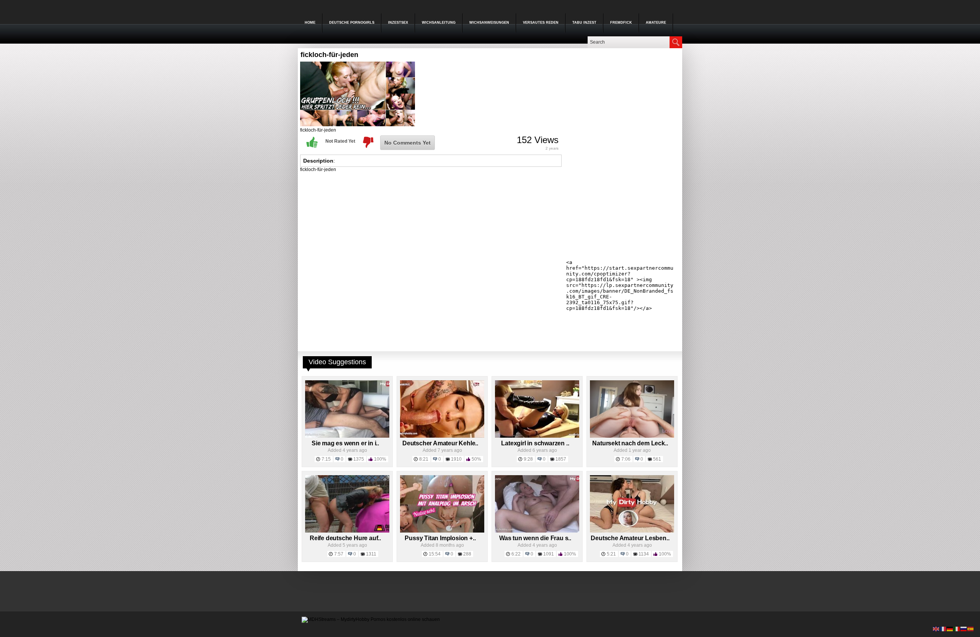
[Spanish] (970, 628)
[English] (936, 628)
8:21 (423, 459)
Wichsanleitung (439, 22)
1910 (456, 459)
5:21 (611, 554)
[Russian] (963, 628)
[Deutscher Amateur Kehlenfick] (442, 436)
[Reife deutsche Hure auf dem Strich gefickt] (347, 531)
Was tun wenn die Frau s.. (535, 538)
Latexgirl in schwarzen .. (535, 443)
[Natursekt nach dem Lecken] (632, 436)
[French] (943, 628)
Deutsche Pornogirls (351, 22)
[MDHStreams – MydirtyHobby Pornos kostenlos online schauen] (371, 619)
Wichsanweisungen (489, 22)
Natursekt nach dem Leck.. (630, 443)
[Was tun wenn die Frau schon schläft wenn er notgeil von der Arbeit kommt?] (537, 531)
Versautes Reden (541, 22)
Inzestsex (398, 22)
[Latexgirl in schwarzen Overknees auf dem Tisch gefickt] (537, 436)
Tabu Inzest (584, 22)
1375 (358, 459)
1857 (560, 459)
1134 (644, 554)
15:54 (435, 554)
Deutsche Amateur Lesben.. (630, 538)
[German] (950, 628)
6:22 (516, 554)
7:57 (338, 554)
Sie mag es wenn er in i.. (345, 443)
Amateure (656, 22)
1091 (548, 554)
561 (657, 459)
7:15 (326, 459)
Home (310, 22)
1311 (371, 554)
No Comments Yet (407, 143)
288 (467, 554)
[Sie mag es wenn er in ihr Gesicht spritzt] (347, 436)
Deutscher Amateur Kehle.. (440, 443)
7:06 (625, 459)
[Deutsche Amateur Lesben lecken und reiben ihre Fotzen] (632, 531)
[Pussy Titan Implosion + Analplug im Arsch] (442, 531)
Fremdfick (621, 22)
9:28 (528, 459)
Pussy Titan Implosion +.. (440, 538)
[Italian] (957, 628)
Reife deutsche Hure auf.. (345, 538)
